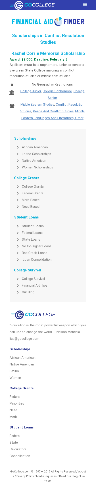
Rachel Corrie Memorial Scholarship (48, 53)
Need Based (31, 207)
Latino (14, 371)
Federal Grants (33, 193)
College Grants (33, 187)
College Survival (33, 279)
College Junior (30, 91)
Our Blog (28, 292)
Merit (13, 417)
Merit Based (31, 200)
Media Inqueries (46, 476)
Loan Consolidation (37, 260)
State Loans (31, 239)
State (14, 443)
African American (35, 147)
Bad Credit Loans (34, 253)
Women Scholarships (37, 167)
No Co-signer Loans (37, 246)
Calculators (18, 449)
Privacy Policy (25, 476)
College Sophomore (57, 91)
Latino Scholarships (36, 154)
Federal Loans (32, 233)
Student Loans (33, 226)
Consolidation (20, 456)
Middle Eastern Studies (37, 105)
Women (15, 378)
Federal (15, 397)
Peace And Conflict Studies (53, 111)
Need (13, 410)
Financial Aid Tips (35, 285)
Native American (34, 161)
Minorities (17, 403)
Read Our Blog (68, 476)
